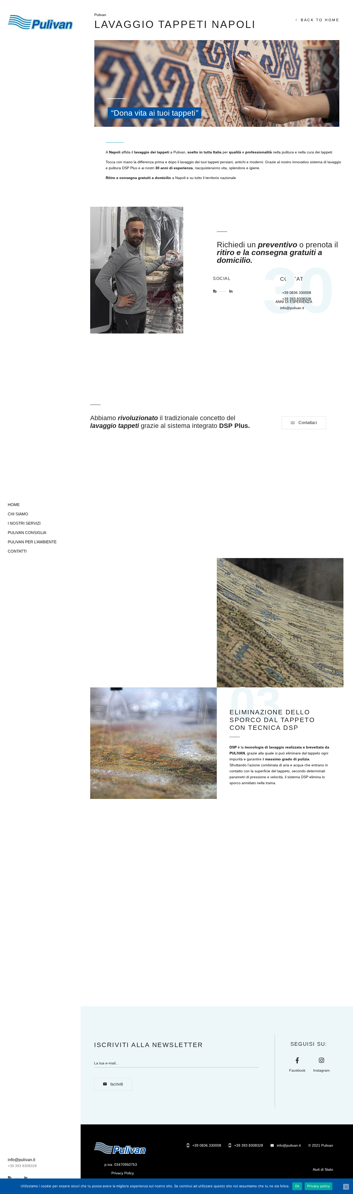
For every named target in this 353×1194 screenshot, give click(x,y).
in (25, 1177)
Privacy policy (318, 1186)
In (231, 291)
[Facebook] (297, 1060)
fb (10, 1177)
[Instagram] (321, 1060)
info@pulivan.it (292, 308)
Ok (297, 1186)
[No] (346, 1187)
